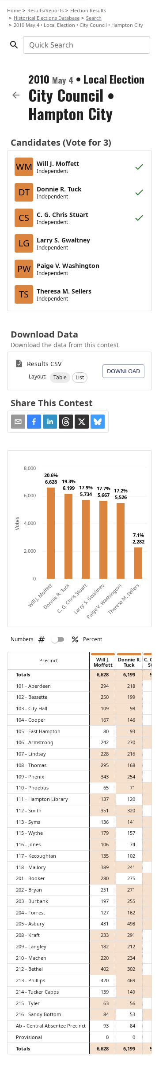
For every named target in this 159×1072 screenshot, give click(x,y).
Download (123, 371)
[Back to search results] (16, 95)
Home (14, 10)
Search (94, 18)
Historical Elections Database (47, 18)
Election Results (88, 10)
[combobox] (86, 45)
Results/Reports (45, 10)
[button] (60, 377)
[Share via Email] (18, 422)
